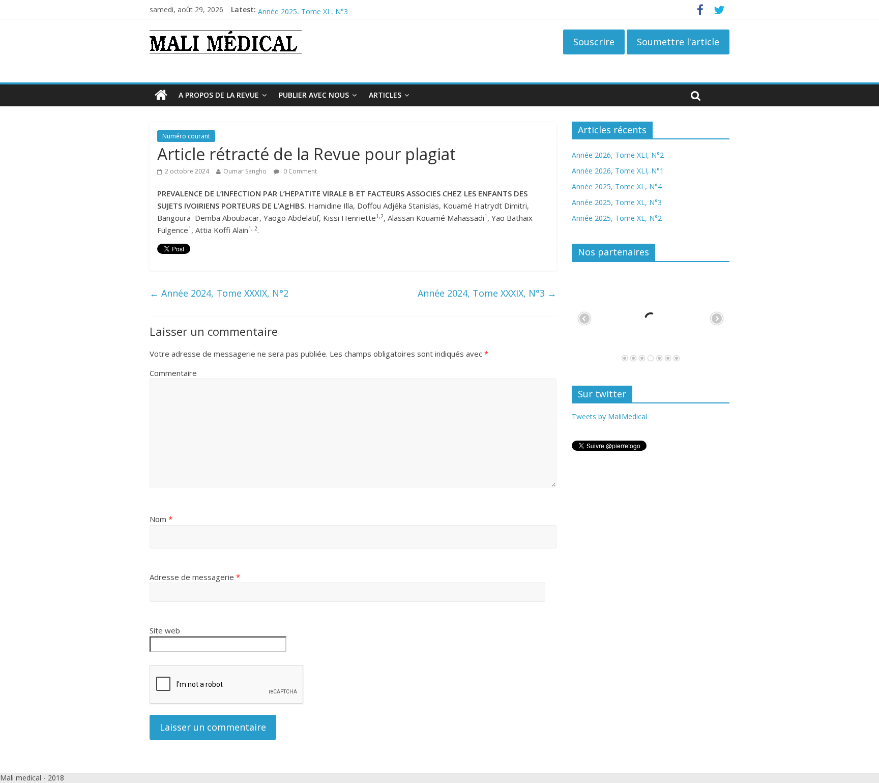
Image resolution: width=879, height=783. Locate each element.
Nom (161, 519)
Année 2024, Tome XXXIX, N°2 (219, 293)
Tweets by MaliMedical (609, 416)
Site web (165, 630)
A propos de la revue (219, 95)
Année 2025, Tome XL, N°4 (303, 6)
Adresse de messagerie (195, 577)
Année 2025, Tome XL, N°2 (617, 218)
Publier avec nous (314, 95)
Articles (385, 95)
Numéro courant (186, 136)
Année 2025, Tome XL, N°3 (617, 202)
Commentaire (173, 373)
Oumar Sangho (245, 171)
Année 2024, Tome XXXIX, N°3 (487, 293)
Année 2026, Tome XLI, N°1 (618, 171)
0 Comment (299, 171)
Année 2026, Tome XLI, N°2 (618, 155)
